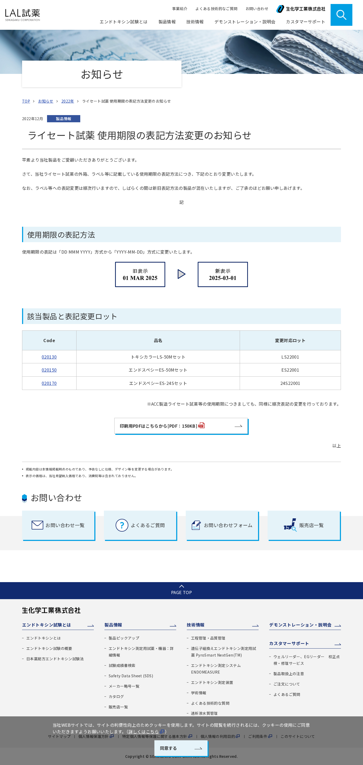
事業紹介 (180, 8)
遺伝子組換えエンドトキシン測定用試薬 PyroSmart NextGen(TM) (223, 652)
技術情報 (196, 624)
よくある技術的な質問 (210, 703)
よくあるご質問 (286, 694)
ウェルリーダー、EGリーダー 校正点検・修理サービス (306, 660)
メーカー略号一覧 (124, 686)
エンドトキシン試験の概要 (49, 648)
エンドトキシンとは (43, 638)
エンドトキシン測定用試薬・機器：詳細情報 (141, 652)
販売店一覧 (118, 706)
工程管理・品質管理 (208, 638)
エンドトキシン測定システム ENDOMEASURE (216, 669)
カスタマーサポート (289, 643)
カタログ (116, 696)
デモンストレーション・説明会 (245, 21)
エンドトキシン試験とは (46, 624)
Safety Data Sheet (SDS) (131, 675)
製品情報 (113, 624)
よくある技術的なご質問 (216, 8)
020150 (49, 370)
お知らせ (45, 101)
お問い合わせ (257, 8)
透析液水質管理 (204, 713)
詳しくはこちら (143, 731)
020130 (49, 357)
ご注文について (286, 684)
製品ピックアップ (124, 638)
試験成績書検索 (122, 665)
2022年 (67, 101)
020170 (49, 383)
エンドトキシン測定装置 (212, 682)
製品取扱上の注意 (288, 673)
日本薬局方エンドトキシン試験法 (55, 658)
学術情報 (198, 692)
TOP (26, 101)
